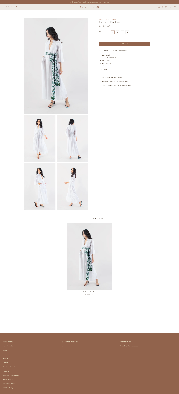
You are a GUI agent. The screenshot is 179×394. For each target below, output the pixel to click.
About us (6, 371)
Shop (5, 350)
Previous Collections (10, 367)
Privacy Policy (8, 388)
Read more (103, 70)
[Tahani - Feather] (89, 256)
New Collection (8, 346)
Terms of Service (9, 384)
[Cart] (175, 7)
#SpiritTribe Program (11, 375)
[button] (8, 7)
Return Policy (8, 379)
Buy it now (124, 44)
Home (101, 19)
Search (5, 363)
